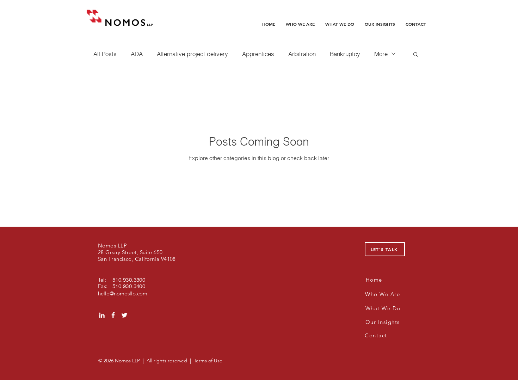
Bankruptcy (345, 53)
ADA (137, 53)
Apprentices (258, 53)
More (381, 53)
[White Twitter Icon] (124, 315)
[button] (415, 55)
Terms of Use (208, 360)
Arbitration (302, 53)
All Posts (105, 53)
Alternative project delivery (192, 53)
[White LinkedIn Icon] (102, 315)
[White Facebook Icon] (113, 315)
